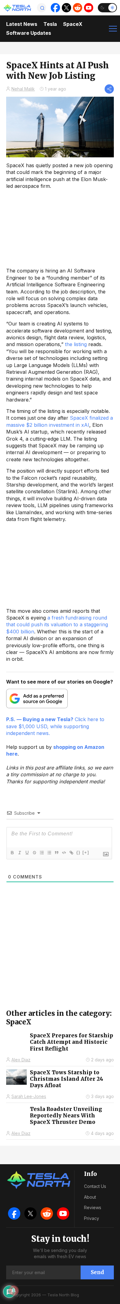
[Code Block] (63, 852)
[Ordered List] (41, 852)
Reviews (92, 1207)
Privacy (91, 1218)
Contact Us (95, 1186)
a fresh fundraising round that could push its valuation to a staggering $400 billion (57, 625)
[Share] (109, 89)
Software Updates (28, 33)
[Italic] (19, 852)
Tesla (50, 24)
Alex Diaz (20, 1059)
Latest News (21, 24)
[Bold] (12, 852)
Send (97, 1272)
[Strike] (34, 852)
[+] (85, 852)
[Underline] (26, 852)
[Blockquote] (56, 852)
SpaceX (72, 24)
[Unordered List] (49, 852)
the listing (76, 344)
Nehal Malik (23, 88)
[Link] (71, 852)
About (90, 1197)
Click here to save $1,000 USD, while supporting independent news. (55, 726)
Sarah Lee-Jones (28, 1096)
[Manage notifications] (13, 1290)
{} (78, 852)
